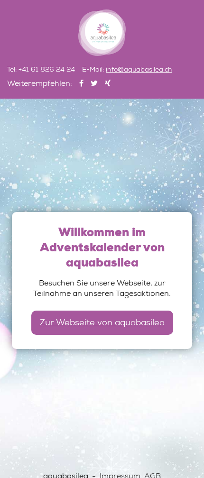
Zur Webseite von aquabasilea (102, 323)
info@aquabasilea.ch (139, 70)
